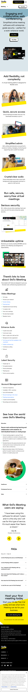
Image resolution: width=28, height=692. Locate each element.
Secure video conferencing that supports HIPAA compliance (14, 640)
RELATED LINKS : (5, 627)
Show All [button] (3, 554)
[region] (14, 681)
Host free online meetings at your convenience (11, 633)
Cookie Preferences (14, 689)
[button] (14, 54)
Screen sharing (6, 302)
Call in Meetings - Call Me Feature (8, 638)
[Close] (26, 672)
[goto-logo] (14, 647)
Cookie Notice (14, 686)
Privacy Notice (4, 686)
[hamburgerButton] (26, 2)
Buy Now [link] (23, 6)
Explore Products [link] (18, 2)
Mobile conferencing (8, 344)
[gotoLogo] (3, 2)
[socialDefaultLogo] (2, 665)
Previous (9, 538)
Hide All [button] (9, 554)
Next (19, 538)
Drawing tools (6, 304)
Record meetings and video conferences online (11, 631)
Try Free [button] (14, 39)
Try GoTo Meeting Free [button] (14, 615)
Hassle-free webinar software (7, 629)
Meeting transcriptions (8, 397)
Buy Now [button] (14, 34)
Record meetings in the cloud (10, 394)
